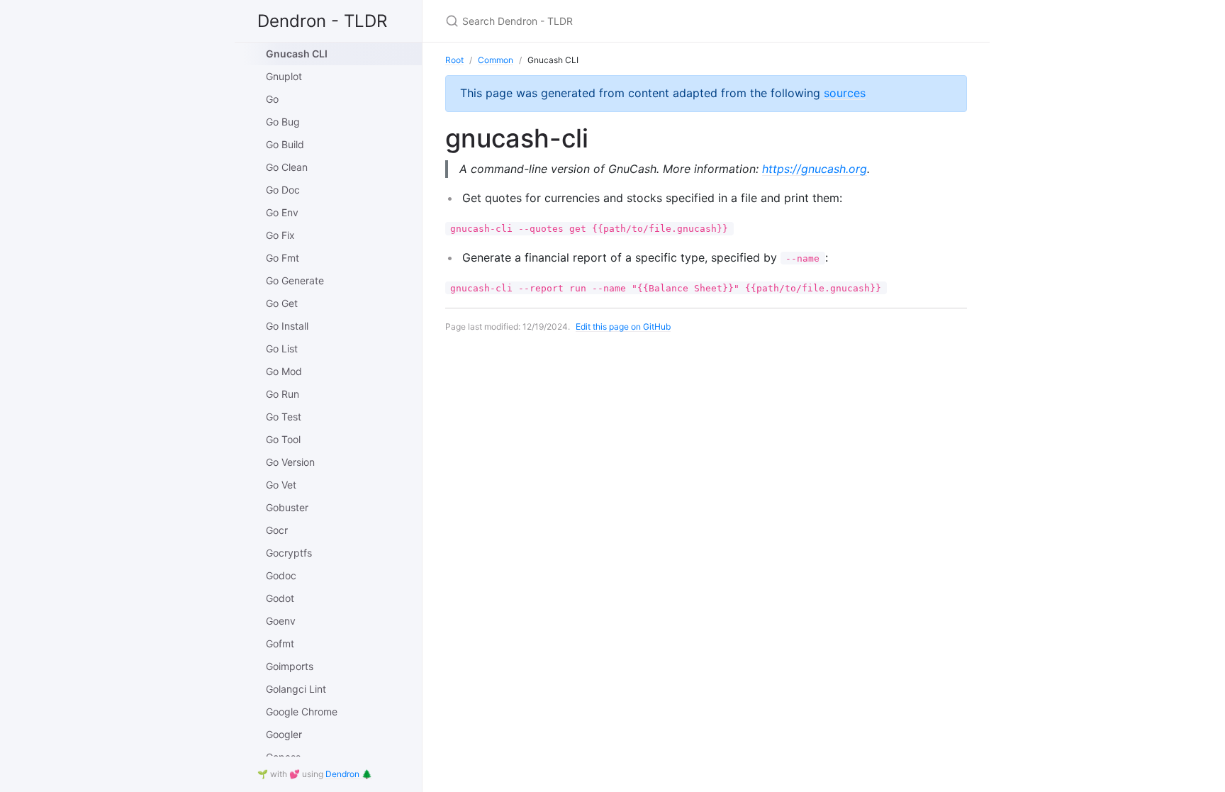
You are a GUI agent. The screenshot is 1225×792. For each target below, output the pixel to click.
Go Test (283, 417)
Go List (282, 348)
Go (272, 99)
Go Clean (287, 167)
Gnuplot (284, 76)
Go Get (282, 303)
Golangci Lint (296, 689)
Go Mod (284, 371)
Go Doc (283, 190)
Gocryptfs (289, 553)
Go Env (282, 212)
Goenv (281, 621)
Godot (280, 598)
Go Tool (283, 439)
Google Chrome (301, 711)
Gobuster (287, 507)
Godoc (281, 575)
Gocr (277, 530)
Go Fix (280, 235)
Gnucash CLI (297, 54)
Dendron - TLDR (322, 21)
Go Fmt (282, 258)
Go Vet (281, 485)
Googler (284, 734)
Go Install (287, 326)
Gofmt (280, 643)
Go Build (285, 144)
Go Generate (295, 280)
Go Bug (283, 122)
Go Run (282, 394)
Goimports (289, 666)
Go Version (290, 462)
